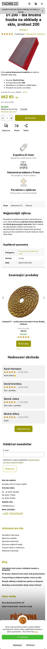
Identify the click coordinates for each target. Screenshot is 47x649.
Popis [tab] (5, 205)
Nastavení (17, 645)
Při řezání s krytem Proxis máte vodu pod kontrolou (23, 574)
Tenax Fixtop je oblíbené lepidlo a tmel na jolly (21, 577)
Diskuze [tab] (29, 205)
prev (3, 298)
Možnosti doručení (9, 112)
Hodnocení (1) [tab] (17, 205)
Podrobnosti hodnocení (36, 34)
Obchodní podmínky (10, 541)
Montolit (23, 30)
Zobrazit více (23, 429)
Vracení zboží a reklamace (13, 547)
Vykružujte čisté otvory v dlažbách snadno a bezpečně (20, 569)
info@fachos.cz (8, 506)
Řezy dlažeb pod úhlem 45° (13, 603)
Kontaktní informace (10, 535)
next (44, 298)
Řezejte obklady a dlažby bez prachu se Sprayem (22, 581)
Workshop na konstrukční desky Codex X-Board (21, 585)
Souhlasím (24, 637)
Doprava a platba (9, 538)
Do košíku (32, 118)
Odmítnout (30, 645)
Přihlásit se (9, 469)
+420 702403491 (12, 513)
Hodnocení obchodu (23, 357)
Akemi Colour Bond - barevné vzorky (17, 606)
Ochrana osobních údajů (12, 544)
